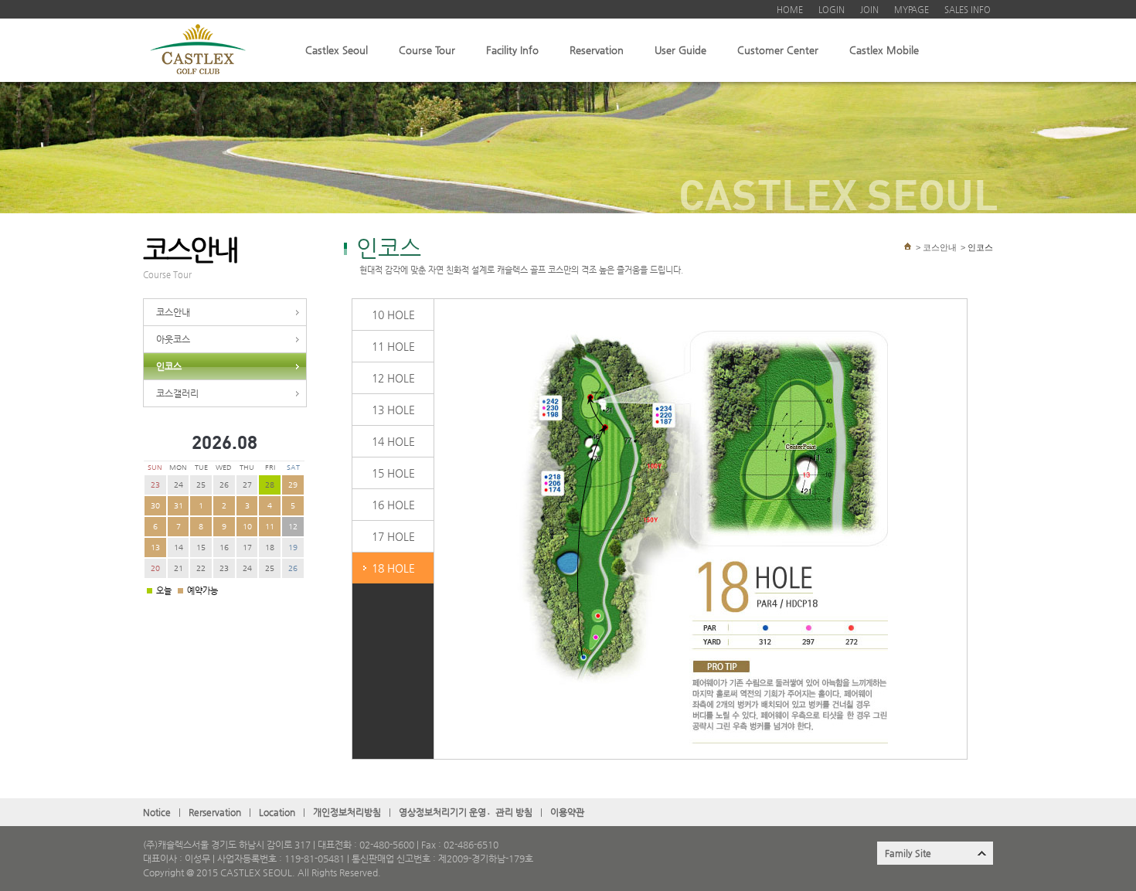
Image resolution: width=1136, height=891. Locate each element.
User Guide (680, 50)
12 (293, 526)
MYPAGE (911, 10)
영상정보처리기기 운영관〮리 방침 (465, 812)
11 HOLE (393, 346)
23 (155, 485)
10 (247, 526)
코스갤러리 (177, 393)
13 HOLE (393, 409)
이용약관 (567, 812)
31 (178, 506)
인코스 (169, 366)
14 (178, 547)
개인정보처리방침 (347, 812)
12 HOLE (393, 378)
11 (269, 526)
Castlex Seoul (336, 50)
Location (277, 812)
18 (269, 547)
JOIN (869, 10)
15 (201, 547)
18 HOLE (393, 568)
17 (247, 547)
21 (178, 568)
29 (293, 485)
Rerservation (215, 812)
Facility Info (512, 50)
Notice (157, 812)
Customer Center (777, 50)
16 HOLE (393, 504)
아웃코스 (173, 339)
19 (293, 547)
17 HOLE (393, 536)
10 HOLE (393, 314)
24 (178, 485)
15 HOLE (393, 473)
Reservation (597, 50)
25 (201, 485)
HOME (790, 10)
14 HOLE (393, 441)
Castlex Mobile (884, 50)
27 (247, 485)
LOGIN (831, 10)
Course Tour (427, 50)
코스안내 (173, 312)
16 (224, 547)
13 (155, 547)
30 (155, 506)
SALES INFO (967, 10)
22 (201, 568)
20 (155, 568)
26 (224, 485)
